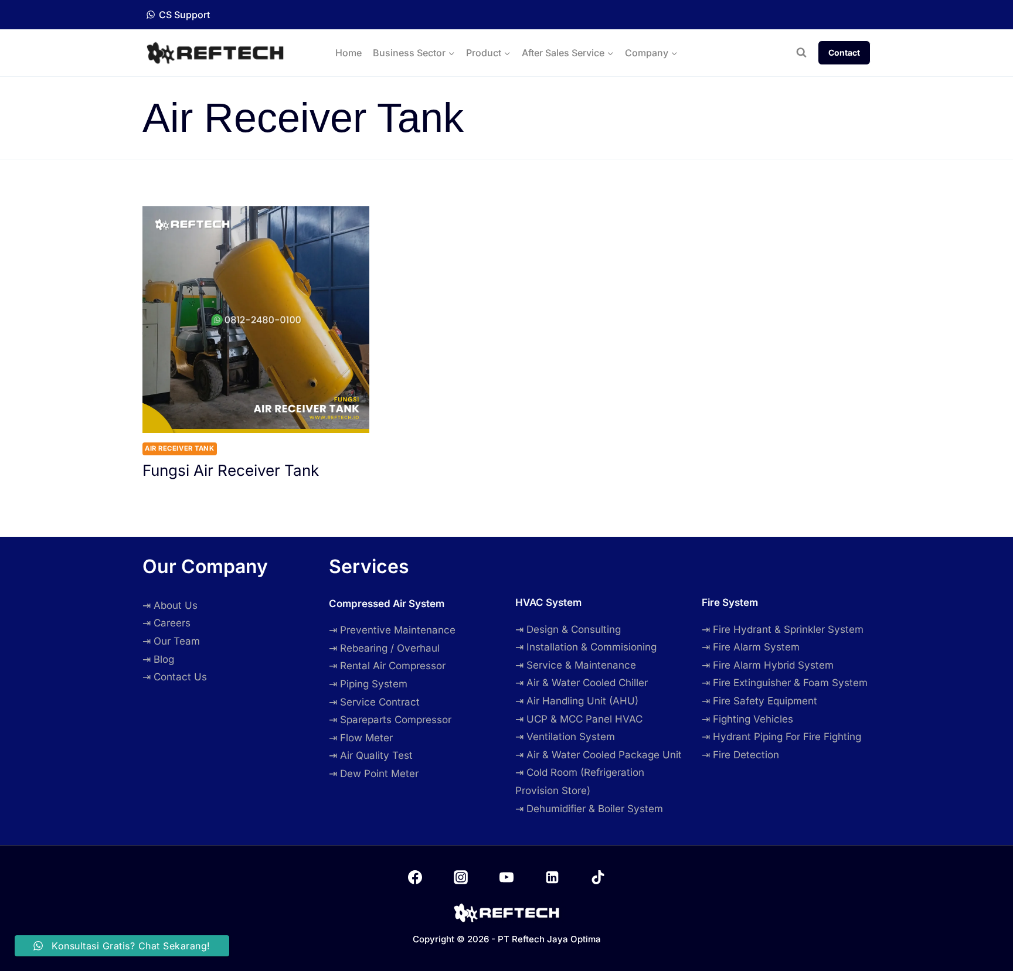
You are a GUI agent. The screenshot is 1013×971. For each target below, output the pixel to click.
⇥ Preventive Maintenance (392, 630)
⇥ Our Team (171, 641)
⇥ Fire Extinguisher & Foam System (785, 683)
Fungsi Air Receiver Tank (230, 470)
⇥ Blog (158, 659)
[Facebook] (415, 877)
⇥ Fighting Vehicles (747, 719)
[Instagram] (461, 877)
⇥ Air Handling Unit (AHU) (576, 701)
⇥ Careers (166, 623)
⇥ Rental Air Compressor (387, 666)
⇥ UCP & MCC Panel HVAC (579, 719)
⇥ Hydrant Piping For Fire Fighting (781, 736)
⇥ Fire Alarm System (751, 647)
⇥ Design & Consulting (568, 629)
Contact (844, 52)
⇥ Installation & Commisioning (586, 647)
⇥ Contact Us (174, 677)
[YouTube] (506, 877)
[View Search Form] (801, 52)
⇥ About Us (170, 605)
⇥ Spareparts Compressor (390, 719)
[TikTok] (598, 877)
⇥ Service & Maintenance (575, 665)
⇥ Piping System (368, 684)
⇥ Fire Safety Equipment (759, 701)
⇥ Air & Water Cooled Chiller (581, 683)
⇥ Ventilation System (565, 736)
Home (348, 53)
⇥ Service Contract (374, 702)
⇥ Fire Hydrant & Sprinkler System (783, 629)
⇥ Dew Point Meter (374, 773)
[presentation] (255, 319)
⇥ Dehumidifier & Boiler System (589, 809)
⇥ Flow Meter (361, 738)
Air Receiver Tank (180, 448)
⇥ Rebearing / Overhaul (384, 648)
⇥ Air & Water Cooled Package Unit (598, 755)
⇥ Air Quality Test (371, 755)
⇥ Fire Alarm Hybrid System (768, 665)
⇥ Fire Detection (740, 755)
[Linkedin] (552, 877)
